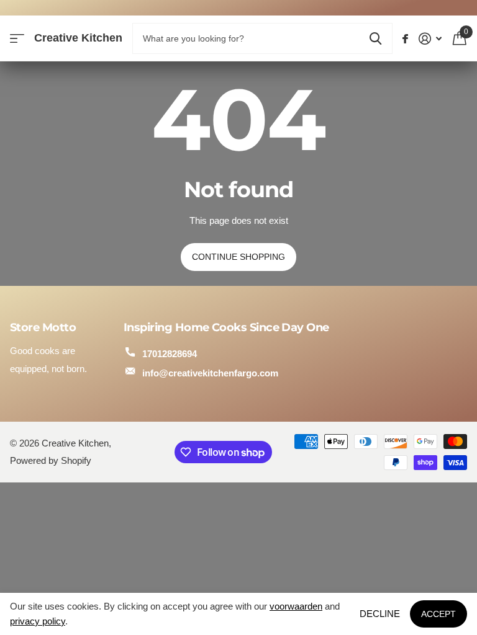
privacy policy (37, 621)
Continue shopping (238, 257)
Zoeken (375, 38)
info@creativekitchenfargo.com (210, 373)
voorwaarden (296, 606)
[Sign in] (430, 39)
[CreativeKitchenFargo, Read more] (405, 39)
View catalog (17, 38)
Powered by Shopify (50, 461)
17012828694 (169, 354)
